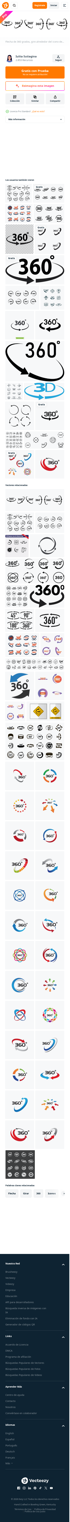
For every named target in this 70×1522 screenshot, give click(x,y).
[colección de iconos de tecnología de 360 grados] (14, 491)
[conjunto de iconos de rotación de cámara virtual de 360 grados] (18, 232)
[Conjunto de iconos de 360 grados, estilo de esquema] (44, 559)
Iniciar (53, 5)
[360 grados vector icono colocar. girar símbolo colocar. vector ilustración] (34, 941)
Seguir (58, 60)
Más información (16, 118)
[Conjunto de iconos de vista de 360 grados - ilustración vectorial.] (20, 253)
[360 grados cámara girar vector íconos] (16, 799)
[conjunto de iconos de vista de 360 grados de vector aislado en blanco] (17, 393)
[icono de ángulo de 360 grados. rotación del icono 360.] (34, 461)
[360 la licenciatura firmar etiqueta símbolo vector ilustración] (24, 1018)
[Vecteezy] (5, 5)
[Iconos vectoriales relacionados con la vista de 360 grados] (20, 309)
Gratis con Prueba (35, 72)
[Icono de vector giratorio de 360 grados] (19, 425)
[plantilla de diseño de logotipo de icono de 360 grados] (45, 395)
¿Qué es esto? (38, 111)
